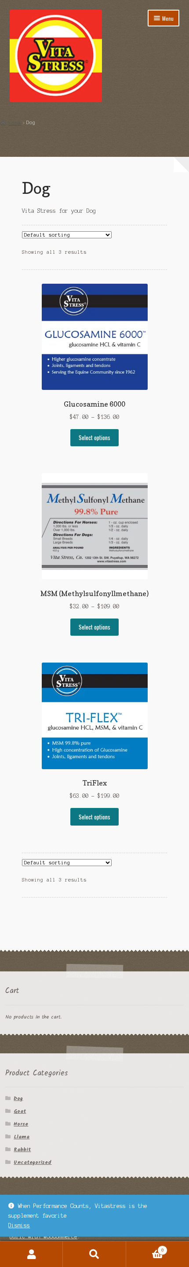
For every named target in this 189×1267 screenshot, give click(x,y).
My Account (31, 1254)
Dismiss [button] (19, 1225)
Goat (20, 1111)
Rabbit (22, 1149)
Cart (145, 1247)
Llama (21, 1137)
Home (14, 122)
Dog (18, 1098)
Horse (21, 1124)
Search (94, 1254)
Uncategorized (32, 1162)
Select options (94, 437)
